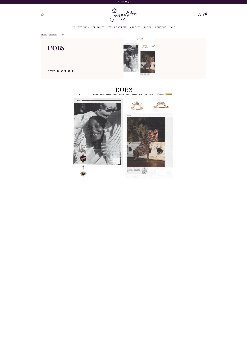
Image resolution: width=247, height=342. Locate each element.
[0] (204, 14)
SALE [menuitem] (172, 27)
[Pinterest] (65, 70)
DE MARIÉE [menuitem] (98, 27)
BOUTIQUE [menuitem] (160, 27)
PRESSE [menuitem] (147, 27)
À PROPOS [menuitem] (135, 27)
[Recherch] (43, 15)
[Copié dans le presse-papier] (72, 70)
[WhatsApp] (68, 70)
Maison (44, 35)
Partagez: (51, 71)
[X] (61, 70)
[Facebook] (58, 70)
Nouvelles (53, 35)
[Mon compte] (199, 14)
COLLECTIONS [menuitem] (79, 27)
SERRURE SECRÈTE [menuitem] (117, 27)
